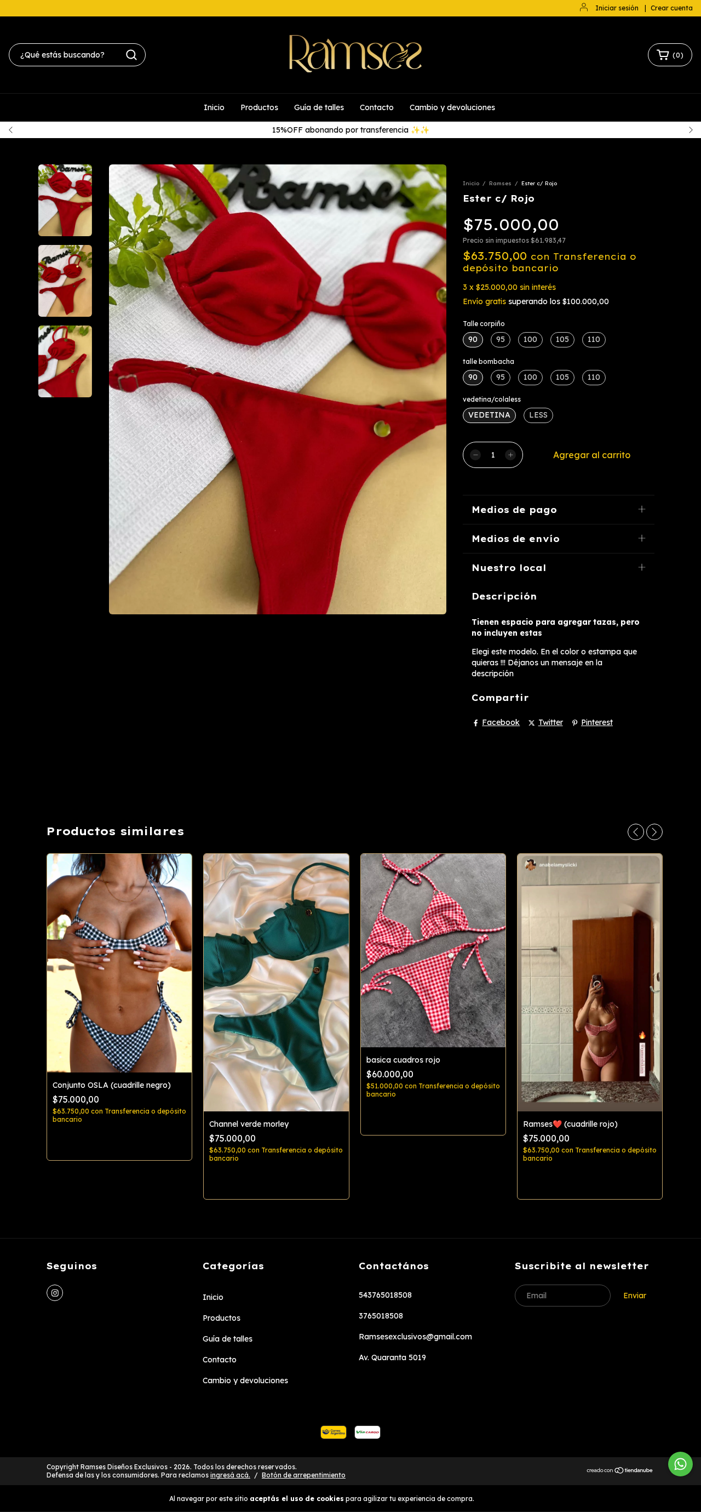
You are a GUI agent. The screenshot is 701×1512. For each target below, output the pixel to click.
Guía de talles (319, 107)
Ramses (500, 183)
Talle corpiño (484, 323)
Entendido (507, 1498)
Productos (259, 107)
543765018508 (385, 1295)
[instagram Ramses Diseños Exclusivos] (55, 1293)
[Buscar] (131, 55)
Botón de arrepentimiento (304, 1475)
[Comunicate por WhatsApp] (680, 1464)
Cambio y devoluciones (452, 107)
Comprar (120, 1142)
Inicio (214, 107)
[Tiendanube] (620, 1472)
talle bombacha (488, 361)
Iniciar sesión (617, 8)
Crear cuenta (672, 8)
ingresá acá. (230, 1475)
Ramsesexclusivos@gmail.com (415, 1337)
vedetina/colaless (492, 399)
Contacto (377, 107)
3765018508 (381, 1316)
